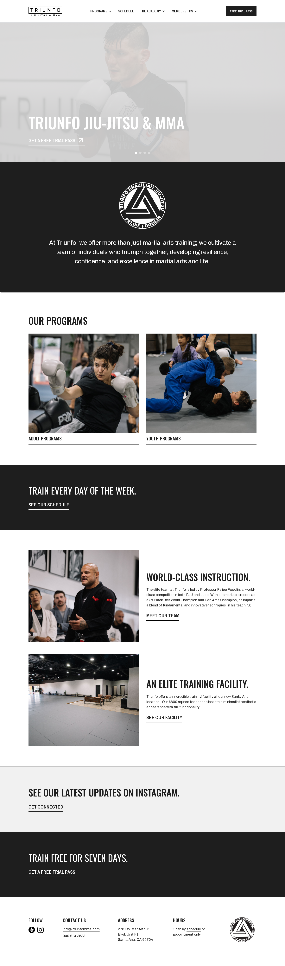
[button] (101, 11)
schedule (194, 929)
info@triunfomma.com (81, 929)
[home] (45, 11)
